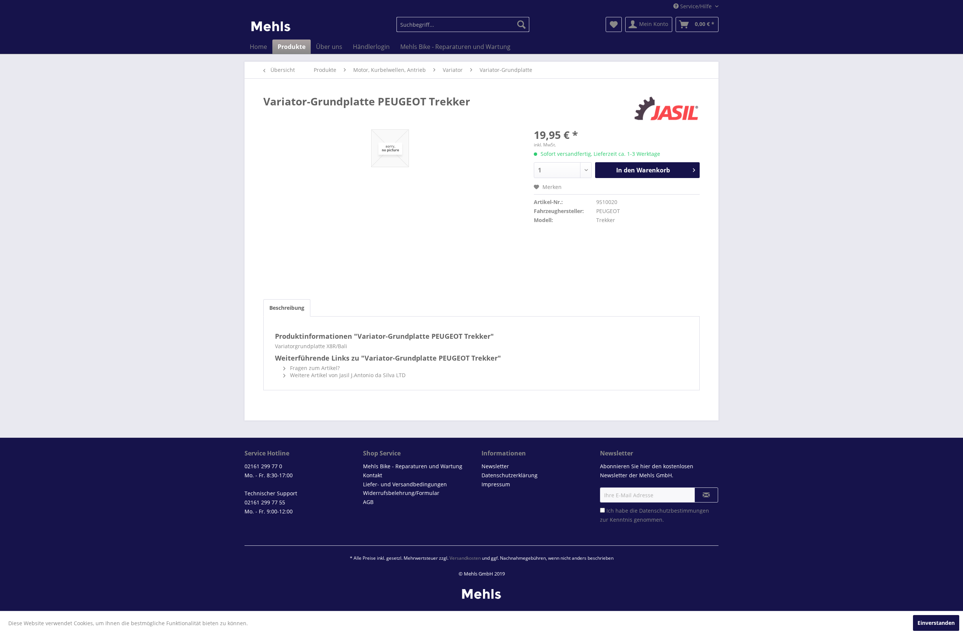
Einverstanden (936, 622)
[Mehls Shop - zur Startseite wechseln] (270, 26)
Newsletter (495, 466)
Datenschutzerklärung (510, 475)
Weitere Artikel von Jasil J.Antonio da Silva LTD (347, 375)
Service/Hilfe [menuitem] (696, 6)
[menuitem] (462, 24)
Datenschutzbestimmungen (674, 510)
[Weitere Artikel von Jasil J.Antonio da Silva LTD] (666, 109)
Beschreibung (286, 307)
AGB (368, 502)
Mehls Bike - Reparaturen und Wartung (412, 466)
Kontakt (372, 475)
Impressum (496, 484)
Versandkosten (465, 558)
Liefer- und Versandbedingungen (405, 484)
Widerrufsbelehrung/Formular (401, 492)
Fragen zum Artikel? (314, 368)
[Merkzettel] (614, 24)
